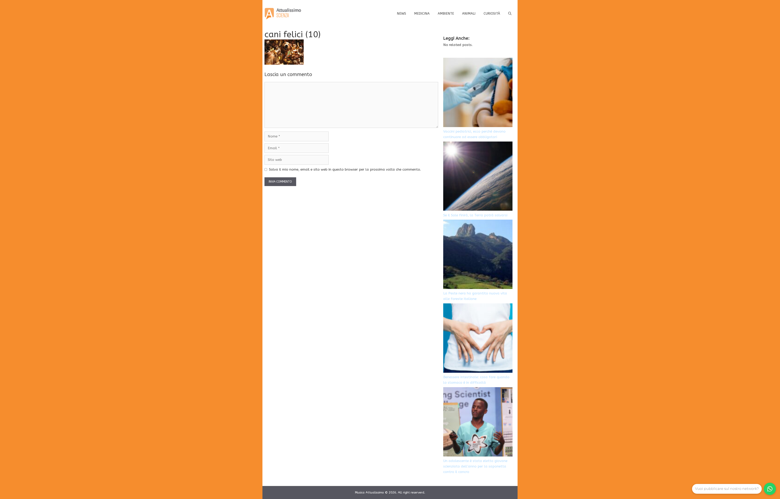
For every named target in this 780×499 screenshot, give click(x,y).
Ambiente (446, 13)
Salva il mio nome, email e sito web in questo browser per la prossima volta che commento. (345, 169)
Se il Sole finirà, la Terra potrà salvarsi (475, 215)
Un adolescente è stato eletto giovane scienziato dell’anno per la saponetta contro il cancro (475, 466)
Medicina (422, 13)
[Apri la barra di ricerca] (510, 14)
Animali (469, 13)
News (401, 13)
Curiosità (492, 13)
